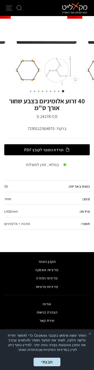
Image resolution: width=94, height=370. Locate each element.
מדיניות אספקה (46, 269)
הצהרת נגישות (47, 312)
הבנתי (47, 361)
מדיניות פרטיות (47, 286)
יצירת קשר (47, 320)
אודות (47, 303)
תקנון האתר (47, 261)
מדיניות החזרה (47, 277)
